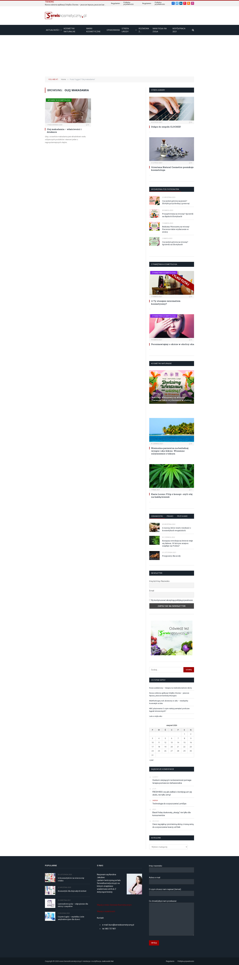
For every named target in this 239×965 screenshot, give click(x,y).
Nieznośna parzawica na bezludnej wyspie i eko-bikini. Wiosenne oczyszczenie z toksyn (169, 451)
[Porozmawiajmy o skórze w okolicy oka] (171, 326)
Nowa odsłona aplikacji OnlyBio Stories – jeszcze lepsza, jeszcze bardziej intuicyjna (76, 5)
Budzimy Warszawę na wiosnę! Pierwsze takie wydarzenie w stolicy (175, 229)
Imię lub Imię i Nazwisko (159, 581)
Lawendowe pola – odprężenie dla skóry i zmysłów (73, 905)
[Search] (192, 30)
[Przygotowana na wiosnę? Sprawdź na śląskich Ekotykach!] (154, 213)
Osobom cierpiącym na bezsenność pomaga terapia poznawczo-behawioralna (171, 781)
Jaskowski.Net (108, 961)
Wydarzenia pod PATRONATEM (165, 189)
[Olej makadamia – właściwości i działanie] (68, 110)
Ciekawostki (157, 516)
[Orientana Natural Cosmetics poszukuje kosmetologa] (171, 149)
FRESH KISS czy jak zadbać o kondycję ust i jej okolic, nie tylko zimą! (172, 793)
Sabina (155, 800)
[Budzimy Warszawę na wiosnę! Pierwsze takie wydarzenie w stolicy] (154, 226)
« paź (151, 760)
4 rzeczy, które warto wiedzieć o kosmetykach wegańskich (176, 529)
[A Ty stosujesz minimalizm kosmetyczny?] (171, 283)
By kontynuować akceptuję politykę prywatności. (172, 600)
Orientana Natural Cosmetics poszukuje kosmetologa (172, 168)
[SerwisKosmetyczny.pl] (65, 15)
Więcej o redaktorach (106, 911)
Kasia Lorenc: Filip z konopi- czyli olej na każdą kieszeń (171, 495)
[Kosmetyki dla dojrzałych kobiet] (50, 890)
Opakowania (113, 30)
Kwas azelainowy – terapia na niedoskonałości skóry (170, 688)
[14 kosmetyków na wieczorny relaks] (50, 877)
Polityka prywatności (129, 3)
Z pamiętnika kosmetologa (164, 273)
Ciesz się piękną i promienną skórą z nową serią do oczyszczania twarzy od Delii (173, 825)
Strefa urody (125, 30)
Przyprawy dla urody (171, 556)
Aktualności (52, 30)
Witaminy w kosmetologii (59, 100)
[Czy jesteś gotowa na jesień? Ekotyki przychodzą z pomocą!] (154, 200)
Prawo (170, 516)
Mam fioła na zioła (160, 30)
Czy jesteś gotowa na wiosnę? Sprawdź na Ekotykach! (175, 243)
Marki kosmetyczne (93, 30)
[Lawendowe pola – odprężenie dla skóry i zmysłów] (50, 903)
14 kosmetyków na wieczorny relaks (71, 879)
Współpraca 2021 (178, 30)
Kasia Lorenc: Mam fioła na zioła (166, 410)
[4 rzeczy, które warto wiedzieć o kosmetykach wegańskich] (154, 527)
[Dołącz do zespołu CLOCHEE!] (171, 108)
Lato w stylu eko (155, 716)
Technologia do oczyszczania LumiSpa (169, 804)
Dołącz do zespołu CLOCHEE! (166, 126)
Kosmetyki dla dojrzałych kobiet (72, 891)
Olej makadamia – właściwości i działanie (64, 130)
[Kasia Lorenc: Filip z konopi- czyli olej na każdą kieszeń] (171, 476)
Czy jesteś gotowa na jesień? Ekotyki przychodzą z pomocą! (175, 202)
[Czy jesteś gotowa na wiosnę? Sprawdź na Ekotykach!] (154, 241)
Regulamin (115, 3)
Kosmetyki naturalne (69, 30)
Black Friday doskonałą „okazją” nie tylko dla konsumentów (171, 813)
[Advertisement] (119, 55)
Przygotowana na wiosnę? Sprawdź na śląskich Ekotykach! (177, 215)
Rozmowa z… (144, 30)
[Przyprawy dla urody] (154, 555)
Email (151, 591)
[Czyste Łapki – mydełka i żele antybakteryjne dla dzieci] (50, 916)
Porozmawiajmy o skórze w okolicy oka (172, 344)
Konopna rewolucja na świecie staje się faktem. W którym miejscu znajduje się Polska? (177, 543)
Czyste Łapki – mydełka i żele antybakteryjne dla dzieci (71, 918)
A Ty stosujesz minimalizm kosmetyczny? (165, 302)
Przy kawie (182, 516)
